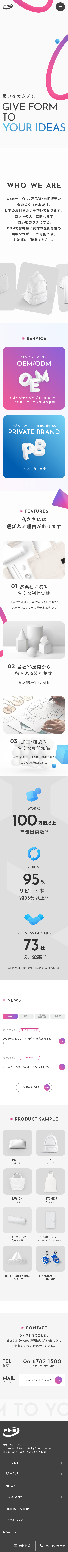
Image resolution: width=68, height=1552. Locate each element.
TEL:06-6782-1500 (13, 1451)
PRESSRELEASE (41, 1016)
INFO (26, 1016)
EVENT (57, 1016)
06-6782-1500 (42, 1362)
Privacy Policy (14, 1520)
